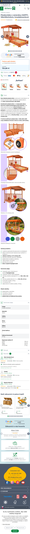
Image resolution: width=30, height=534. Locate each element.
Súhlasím (15, 531)
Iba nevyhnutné (20, 527)
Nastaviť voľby (9, 527)
